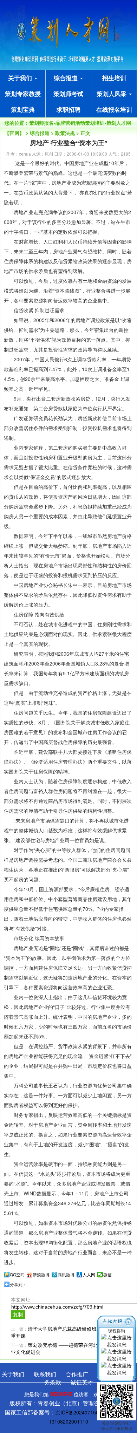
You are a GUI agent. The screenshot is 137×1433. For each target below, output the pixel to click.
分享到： (18, 1284)
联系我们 (45, 1374)
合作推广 (77, 1374)
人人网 (89, 1274)
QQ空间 (17, 1274)
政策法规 (65, 132)
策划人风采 (112, 93)
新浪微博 (41, 1274)
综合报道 (66, 78)
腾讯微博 (66, 1274)
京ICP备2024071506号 (81, 1412)
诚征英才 (82, 1382)
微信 (107, 1274)
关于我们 (21, 78)
